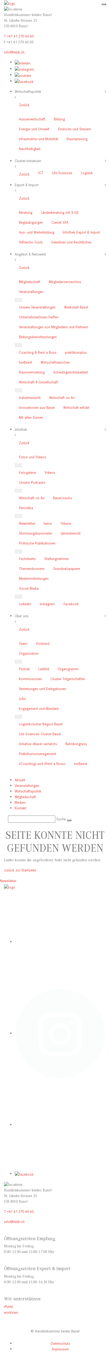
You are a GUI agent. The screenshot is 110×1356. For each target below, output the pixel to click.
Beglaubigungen (31, 222)
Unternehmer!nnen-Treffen (38, 316)
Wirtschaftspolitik (28, 791)
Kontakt (20, 807)
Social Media (29, 588)
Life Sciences (62, 172)
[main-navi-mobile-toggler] (104, 4)
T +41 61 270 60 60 (19, 36)
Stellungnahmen (56, 558)
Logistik (87, 172)
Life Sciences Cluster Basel (40, 733)
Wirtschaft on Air (62, 397)
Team (23, 643)
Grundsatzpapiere (66, 568)
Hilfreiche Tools (31, 242)
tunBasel (25, 362)
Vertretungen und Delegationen (42, 688)
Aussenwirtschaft (32, 118)
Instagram (47, 603)
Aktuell (20, 779)
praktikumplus (76, 352)
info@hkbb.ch (14, 52)
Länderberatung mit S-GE (60, 212)
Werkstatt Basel (76, 307)
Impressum (60, 1348)
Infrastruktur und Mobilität (38, 138)
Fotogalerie (27, 472)
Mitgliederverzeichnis (65, 281)
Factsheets (27, 558)
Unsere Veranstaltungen (37, 307)
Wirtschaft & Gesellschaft (38, 381)
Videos (50, 472)
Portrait (24, 668)
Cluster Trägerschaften (67, 678)
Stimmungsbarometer (35, 533)
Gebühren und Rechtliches (71, 242)
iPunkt (8, 1306)
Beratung (25, 212)
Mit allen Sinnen (31, 417)
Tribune (65, 523)
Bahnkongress (76, 743)
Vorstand (42, 643)
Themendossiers (32, 568)
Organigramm (68, 668)
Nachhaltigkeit (30, 148)
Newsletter (27, 523)
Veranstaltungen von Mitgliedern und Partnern (53, 326)
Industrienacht (30, 397)
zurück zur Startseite (20, 870)
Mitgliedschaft (29, 281)
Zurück (24, 104)
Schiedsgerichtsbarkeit (70, 372)
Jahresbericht (71, 533)
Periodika (26, 507)
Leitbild (43, 668)
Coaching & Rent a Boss (38, 352)
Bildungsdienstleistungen (38, 336)
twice (48, 523)
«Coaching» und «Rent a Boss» (42, 763)
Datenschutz (60, 1343)
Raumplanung (77, 138)
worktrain (11, 1312)
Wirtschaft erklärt (76, 407)
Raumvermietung (32, 372)
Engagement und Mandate (39, 708)
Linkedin (25, 603)
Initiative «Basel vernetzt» (38, 743)
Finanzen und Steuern (74, 128)
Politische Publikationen (37, 543)
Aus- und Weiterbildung (36, 232)
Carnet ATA (60, 222)
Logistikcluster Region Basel (40, 723)
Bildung (59, 118)
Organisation (29, 653)
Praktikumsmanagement (37, 753)
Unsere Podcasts (32, 482)
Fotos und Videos (32, 456)
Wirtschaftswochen (55, 362)
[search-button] (69, 820)
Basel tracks (62, 497)
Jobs (22, 698)
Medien (20, 802)
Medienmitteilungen (34, 578)
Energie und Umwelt (34, 128)
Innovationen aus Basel (37, 407)
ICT (40, 172)
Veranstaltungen (31, 291)
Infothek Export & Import (81, 232)
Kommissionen (30, 678)
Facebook (71, 603)
